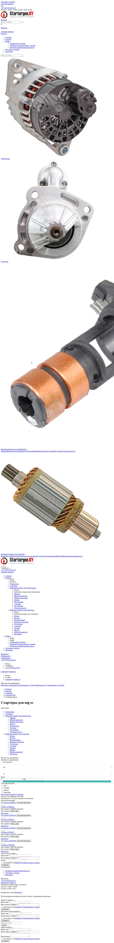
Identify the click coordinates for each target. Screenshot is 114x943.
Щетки (35, 451)
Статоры (51, 451)
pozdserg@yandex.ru (12, 679)
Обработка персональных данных (23, 45)
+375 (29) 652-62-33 (8, 570)
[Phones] (2, 566)
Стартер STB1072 (7, 832)
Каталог (8, 39)
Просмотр (4, 813)
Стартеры (4, 261)
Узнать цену (15, 811)
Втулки (8, 556)
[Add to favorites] (2, 805)
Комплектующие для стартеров (13, 554)
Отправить (5, 865)
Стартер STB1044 (7, 845)
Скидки (6, 788)
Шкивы (4, 451)
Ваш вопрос (5, 936)
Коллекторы (43, 451)
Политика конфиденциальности (22, 47)
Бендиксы (79, 556)
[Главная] (17, 564)
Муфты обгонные (26, 451)
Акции (6, 790)
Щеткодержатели (13, 451)
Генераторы (5, 159)
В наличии (8, 762)
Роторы (54, 556)
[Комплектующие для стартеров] (34, 610)
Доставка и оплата (8, 2)
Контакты (9, 51)
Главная (8, 37)
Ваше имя (5, 855)
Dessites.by (18, 892)
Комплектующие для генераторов (13, 449)
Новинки (7, 792)
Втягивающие (16, 556)
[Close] (10, 568)
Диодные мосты (69, 451)
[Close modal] (14, 900)
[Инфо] (11, 636)
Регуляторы (58, 451)
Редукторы (40, 556)
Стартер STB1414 (7, 820)
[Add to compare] (4, 805)
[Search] (5, 566)
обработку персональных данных (27, 863)
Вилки (3, 556)
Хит (5, 786)
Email (3, 860)
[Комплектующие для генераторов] (36, 588)
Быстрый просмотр (23, 803)
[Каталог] (13, 578)
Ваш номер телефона (9, 858)
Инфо (7, 41)
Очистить (4, 794)
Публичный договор (17, 43)
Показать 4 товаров (16, 794)
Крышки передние (29, 556)
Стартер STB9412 (7, 807)
